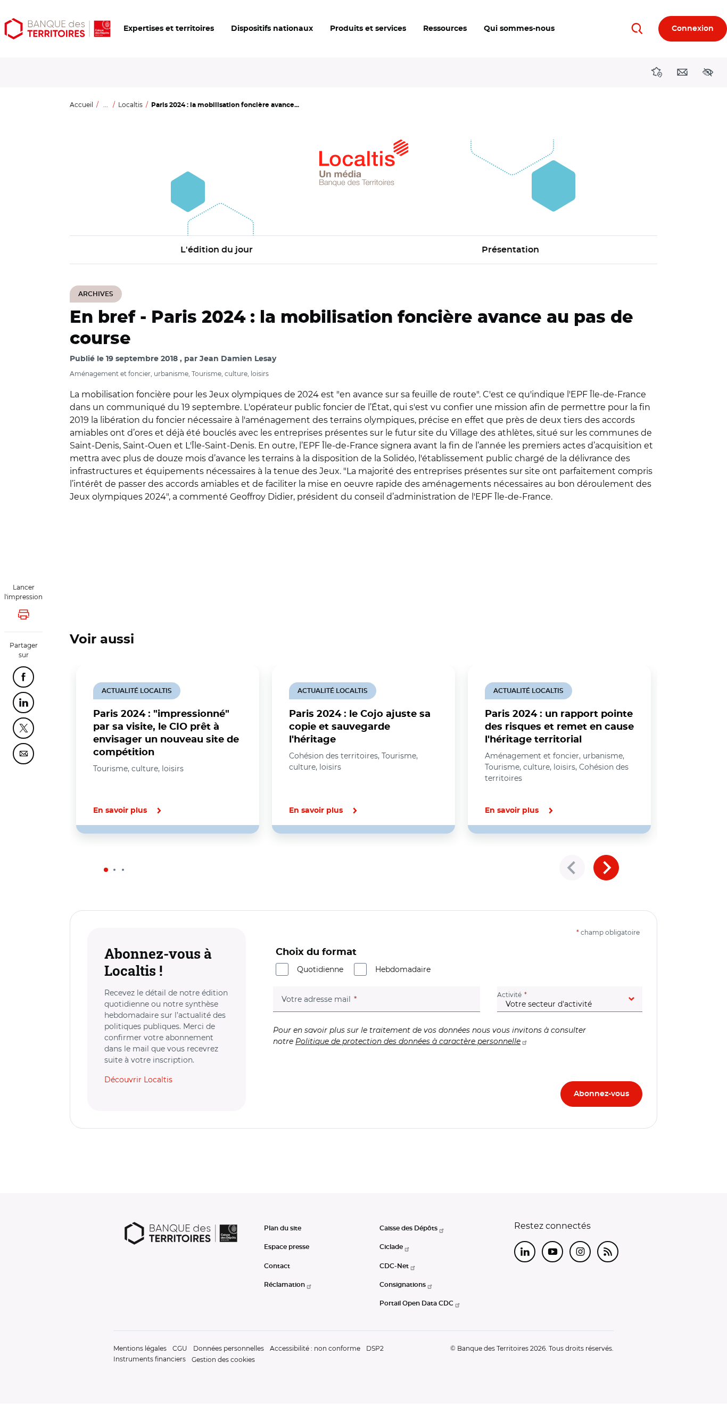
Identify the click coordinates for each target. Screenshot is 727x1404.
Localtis (130, 105)
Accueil (81, 105)
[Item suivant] (606, 867)
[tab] (106, 870)
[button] (168, 29)
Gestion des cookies (223, 1360)
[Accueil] (57, 29)
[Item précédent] (572, 867)
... (105, 105)
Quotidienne (320, 969)
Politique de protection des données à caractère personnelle (408, 1041)
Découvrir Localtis (138, 1079)
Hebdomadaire (403, 969)
